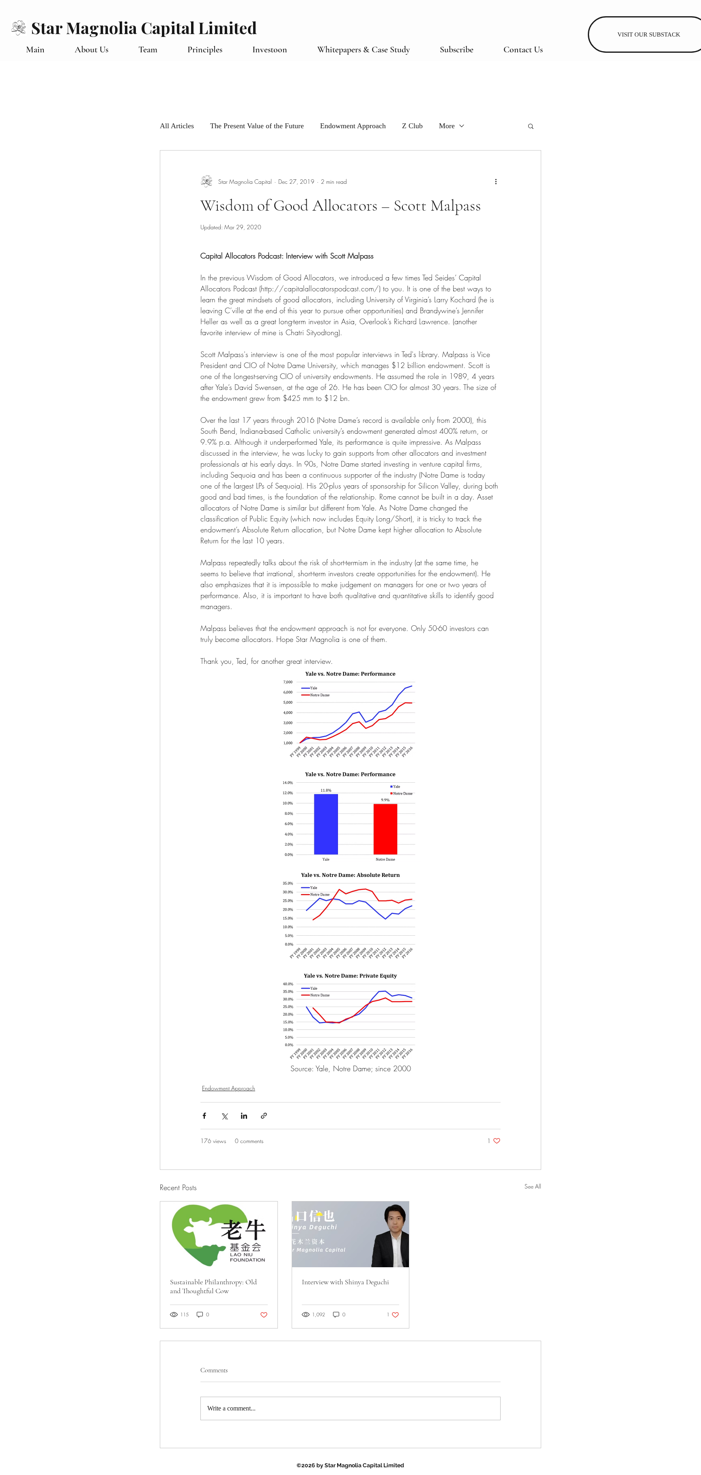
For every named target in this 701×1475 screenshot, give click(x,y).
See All (533, 1186)
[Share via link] (264, 1116)
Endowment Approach (353, 126)
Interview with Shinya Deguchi (345, 1281)
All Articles (177, 126)
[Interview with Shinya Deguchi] (350, 1234)
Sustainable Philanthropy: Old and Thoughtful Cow (213, 1286)
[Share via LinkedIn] (244, 1116)
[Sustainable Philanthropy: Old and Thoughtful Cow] (218, 1234)
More (447, 126)
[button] (531, 126)
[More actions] (496, 181)
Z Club (412, 126)
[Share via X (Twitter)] (224, 1116)
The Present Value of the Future (257, 126)
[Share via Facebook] (204, 1116)
